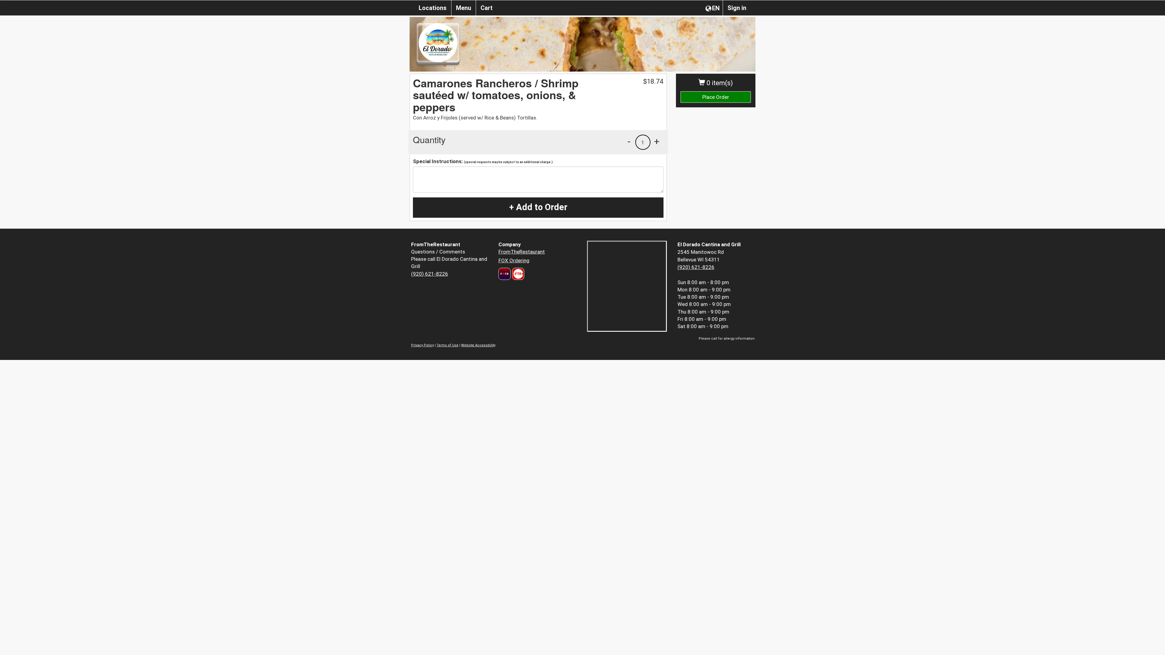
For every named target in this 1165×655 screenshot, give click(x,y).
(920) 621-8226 (429, 274)
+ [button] (657, 141)
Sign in (737, 8)
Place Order (715, 97)
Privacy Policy (422, 345)
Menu (463, 8)
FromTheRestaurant (521, 252)
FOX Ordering (513, 260)
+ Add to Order (538, 207)
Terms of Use (447, 345)
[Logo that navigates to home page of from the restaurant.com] (504, 274)
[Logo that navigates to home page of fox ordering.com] (517, 274)
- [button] (628, 141)
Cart (487, 8)
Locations (433, 8)
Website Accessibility (478, 345)
